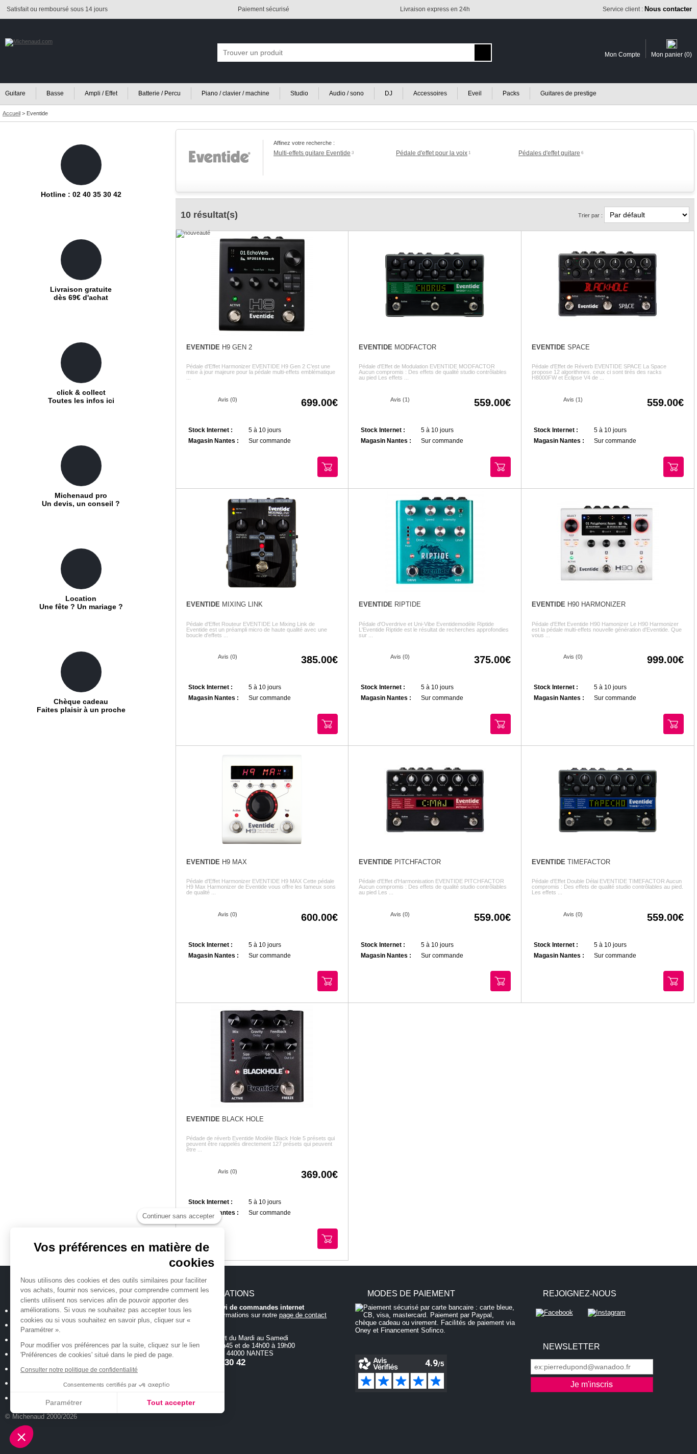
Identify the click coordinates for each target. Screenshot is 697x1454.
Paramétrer (63, 1402)
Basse (55, 93)
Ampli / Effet (101, 93)
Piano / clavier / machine (235, 93)
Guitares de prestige (568, 93)
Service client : (647, 9)
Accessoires (430, 93)
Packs (511, 93)
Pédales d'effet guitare (549, 153)
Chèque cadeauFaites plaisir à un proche (81, 705)
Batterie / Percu (159, 93)
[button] (21, 1436)
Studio (299, 93)
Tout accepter (171, 1402)
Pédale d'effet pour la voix (431, 153)
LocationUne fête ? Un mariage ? (81, 602)
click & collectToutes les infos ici (81, 396)
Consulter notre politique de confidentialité (79, 1369)
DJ (388, 93)
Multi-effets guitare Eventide (312, 153)
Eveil (475, 93)
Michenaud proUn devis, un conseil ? (81, 499)
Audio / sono (346, 93)
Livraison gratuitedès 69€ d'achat (81, 293)
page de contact (303, 1315)
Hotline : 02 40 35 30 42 (81, 194)
